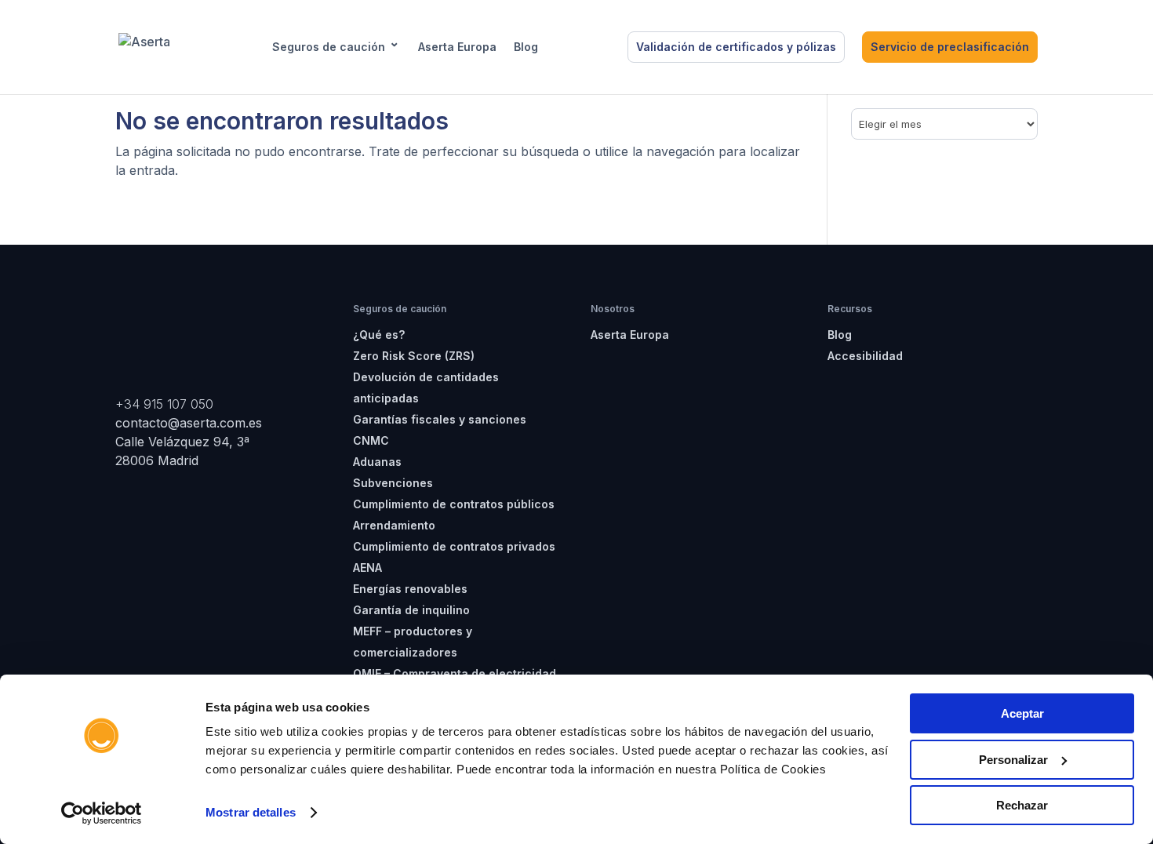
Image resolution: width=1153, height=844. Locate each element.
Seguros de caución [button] (328, 47)
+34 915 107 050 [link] (164, 404)
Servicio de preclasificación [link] (950, 46)
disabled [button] (579, 47)
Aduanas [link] (377, 461)
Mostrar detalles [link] (251, 812)
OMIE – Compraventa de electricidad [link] (454, 673)
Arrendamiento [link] (394, 525)
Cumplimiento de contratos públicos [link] (454, 504)
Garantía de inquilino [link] (411, 610)
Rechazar (1022, 805)
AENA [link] (367, 567)
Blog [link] (526, 47)
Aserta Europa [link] (457, 47)
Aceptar (1022, 713)
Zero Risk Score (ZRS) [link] (414, 355)
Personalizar (1013, 759)
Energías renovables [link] (410, 588)
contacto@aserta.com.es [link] (190, 423)
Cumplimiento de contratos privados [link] (454, 546)
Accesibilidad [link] (865, 355)
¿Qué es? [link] (379, 334)
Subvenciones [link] (393, 482)
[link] (101, 813)
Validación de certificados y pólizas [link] (736, 46)
